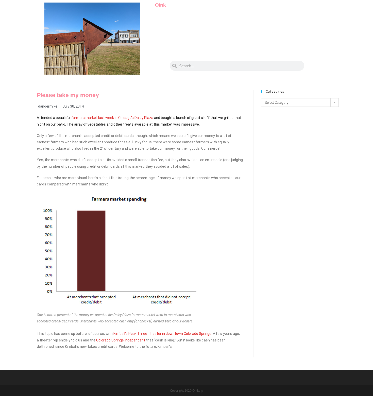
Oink (160, 5)
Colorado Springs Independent (120, 340)
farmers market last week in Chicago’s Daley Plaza (112, 118)
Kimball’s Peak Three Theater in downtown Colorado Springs (162, 334)
